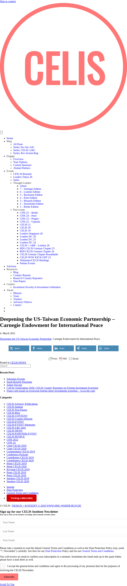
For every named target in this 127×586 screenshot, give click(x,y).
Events (10, 171)
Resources (12, 269)
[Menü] (1, 132)
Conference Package (17, 454)
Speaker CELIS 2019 (18, 478)
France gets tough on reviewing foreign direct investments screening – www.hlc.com (51, 390)
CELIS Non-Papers (17, 409)
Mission (17, 293)
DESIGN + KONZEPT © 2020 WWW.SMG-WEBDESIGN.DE (46, 505)
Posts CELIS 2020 (16, 475)
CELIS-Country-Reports (19, 418)
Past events (19, 209)
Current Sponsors (22, 165)
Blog (9, 141)
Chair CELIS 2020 (16, 448)
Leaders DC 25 (28, 239)
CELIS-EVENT (15, 421)
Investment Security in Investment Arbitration (37, 287)
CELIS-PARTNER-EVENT (22, 433)
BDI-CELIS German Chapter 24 (37, 251)
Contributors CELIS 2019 (20, 457)
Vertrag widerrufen (22, 498)
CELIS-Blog (13, 412)
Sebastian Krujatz (16, 379)
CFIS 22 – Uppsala (30, 221)
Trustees (17, 299)
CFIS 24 (11, 442)
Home (10, 138)
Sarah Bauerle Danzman (19, 382)
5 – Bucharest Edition (31, 194)
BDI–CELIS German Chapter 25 (37, 248)
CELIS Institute (15, 407)
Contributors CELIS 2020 (20, 460)
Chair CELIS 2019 (16, 445)
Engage (11, 156)
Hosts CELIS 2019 (17, 463)
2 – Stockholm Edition (31, 203)
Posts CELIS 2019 (16, 472)
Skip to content (8, 1)
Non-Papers (19, 281)
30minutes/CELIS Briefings (34, 260)
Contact (17, 305)
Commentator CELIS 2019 (21, 451)
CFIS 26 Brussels (22, 174)
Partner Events (27, 263)
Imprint (10, 487)
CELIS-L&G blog (16, 427)
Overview (18, 159)
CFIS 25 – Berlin (29, 212)
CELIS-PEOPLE (16, 436)
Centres (11, 284)
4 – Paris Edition (28, 197)
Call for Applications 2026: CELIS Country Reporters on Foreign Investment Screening (52, 387)
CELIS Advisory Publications (22, 404)
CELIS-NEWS (18, 362)
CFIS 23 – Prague (29, 218)
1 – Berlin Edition (29, 206)
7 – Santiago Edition (30, 188)
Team (16, 296)
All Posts (18, 144)
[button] (19, 348)
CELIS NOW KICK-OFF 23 (35, 257)
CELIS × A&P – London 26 (34, 245)
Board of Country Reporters (27, 278)
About (23, 185)
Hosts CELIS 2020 (17, 466)
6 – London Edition (30, 191)
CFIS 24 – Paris (28, 215)
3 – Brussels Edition (30, 200)
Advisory (11, 266)
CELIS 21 (25, 224)
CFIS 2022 (12, 439)
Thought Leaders (22, 182)
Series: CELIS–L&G (24, 150)
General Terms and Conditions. (98, 551)
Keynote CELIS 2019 (18, 469)
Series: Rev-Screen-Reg (25, 153)
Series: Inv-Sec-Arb (23, 147)
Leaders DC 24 (28, 242)
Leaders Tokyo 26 (22, 177)
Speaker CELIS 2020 (18, 481)
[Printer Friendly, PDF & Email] (63, 358)
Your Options (20, 162)
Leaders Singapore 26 (31, 233)
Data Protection (15, 490)
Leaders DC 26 (28, 236)
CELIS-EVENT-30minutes (21, 424)
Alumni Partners (21, 168)
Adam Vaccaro (14, 384)
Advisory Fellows (22, 302)
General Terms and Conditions (23, 493)
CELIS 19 (25, 230)
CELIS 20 (25, 227)
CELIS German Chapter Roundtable (39, 254)
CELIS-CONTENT (17, 415)
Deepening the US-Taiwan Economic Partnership (26, 339)
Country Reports (22, 275)
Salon (16, 180)
